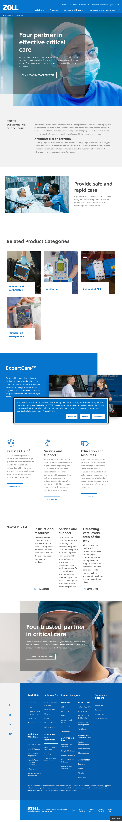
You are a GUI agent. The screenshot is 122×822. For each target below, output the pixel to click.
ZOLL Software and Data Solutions (33, 762)
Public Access (49, 727)
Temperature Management (83, 723)
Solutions (39, 9)
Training (47, 754)
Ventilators (65, 731)
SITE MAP (73, 810)
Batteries (81, 764)
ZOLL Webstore (101, 719)
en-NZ (116, 4)
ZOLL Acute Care (34, 744)
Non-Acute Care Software (67, 761)
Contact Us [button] (84, 4)
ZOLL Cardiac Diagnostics (32, 754)
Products (54, 9)
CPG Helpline (82, 810)
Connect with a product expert (38, 75)
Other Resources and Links (50, 748)
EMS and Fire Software (66, 745)
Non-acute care (50, 723)
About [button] (65, 4)
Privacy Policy (100, 810)
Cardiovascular (84, 748)
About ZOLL (32, 703)
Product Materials (100, 4)
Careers (73, 4)
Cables (80, 768)
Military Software (68, 755)
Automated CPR (67, 711)
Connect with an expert (41, 656)
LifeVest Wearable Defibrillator (34, 774)
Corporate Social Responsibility (33, 712)
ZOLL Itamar (32, 769)
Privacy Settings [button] (116, 818)
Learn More (14, 486)
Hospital (47, 714)
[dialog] (61, 410)
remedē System (33, 749)
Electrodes (82, 777)
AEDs (63, 707)
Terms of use (91, 810)
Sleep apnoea (83, 753)
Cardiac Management (83, 743)
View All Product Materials (50, 759)
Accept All (72, 416)
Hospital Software (68, 751)
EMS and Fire (49, 709)
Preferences (98, 416)
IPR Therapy (66, 716)
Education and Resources (102, 9)
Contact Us (31, 718)
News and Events (34, 723)
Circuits (81, 773)
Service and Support (74, 9)
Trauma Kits (65, 727)
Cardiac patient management (50, 704)
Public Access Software (66, 767)
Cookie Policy (110, 810)
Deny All (85, 416)
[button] (114, 5)
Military (47, 718)
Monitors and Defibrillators (66, 721)
